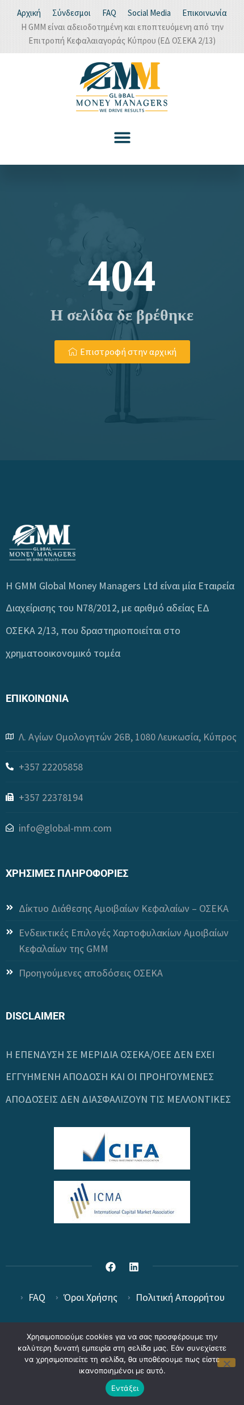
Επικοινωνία (204, 12)
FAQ (109, 12)
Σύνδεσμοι (71, 12)
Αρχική (29, 12)
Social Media (149, 12)
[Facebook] (110, 1267)
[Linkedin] (134, 1267)
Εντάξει (125, 1388)
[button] (122, 137)
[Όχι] (226, 1362)
